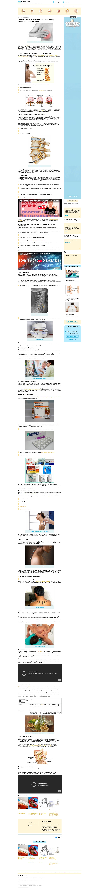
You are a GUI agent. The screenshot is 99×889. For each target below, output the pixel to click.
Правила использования (31, 884)
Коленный (41, 13)
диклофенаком (55, 397)
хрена (42, 704)
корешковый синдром (46, 745)
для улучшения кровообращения (47, 452)
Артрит (19, 6)
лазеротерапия (23, 506)
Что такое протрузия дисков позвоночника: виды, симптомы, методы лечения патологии (50, 823)
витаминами (36, 485)
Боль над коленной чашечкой (72, 333)
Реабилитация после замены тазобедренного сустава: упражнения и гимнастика (71, 236)
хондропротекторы (23, 454)
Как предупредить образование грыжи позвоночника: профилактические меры (49, 827)
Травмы (69, 6)
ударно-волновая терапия (25, 509)
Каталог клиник (67, 2)
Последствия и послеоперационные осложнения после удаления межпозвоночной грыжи (51, 830)
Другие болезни (35, 6)
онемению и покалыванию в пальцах (37, 240)
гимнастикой (40, 651)
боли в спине (41, 110)
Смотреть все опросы (72, 321)
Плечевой (58, 13)
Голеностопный (23, 13)
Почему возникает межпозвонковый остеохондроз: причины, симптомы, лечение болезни (72, 298)
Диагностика (76, 6)
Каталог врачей (58, 2)
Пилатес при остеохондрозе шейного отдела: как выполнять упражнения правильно (72, 281)
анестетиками (23, 493)
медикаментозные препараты (30, 389)
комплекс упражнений (22, 653)
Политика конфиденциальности (23, 887)
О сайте (19, 884)
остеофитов (41, 90)
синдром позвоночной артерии (35, 745)
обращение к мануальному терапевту (50, 619)
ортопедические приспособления (30, 385)
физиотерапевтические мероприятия (44, 496)
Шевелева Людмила (32, 824)
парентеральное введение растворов (43, 397)
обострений (38, 771)
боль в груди (36, 120)
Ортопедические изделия (46, 6)
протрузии (36, 92)
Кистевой (32, 13)
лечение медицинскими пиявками (43, 581)
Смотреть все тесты (72, 196)
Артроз (24, 6)
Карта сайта (24, 884)
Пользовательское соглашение (23, 885)
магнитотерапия (23, 504)
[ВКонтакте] (56, 837)
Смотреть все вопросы (72, 336)
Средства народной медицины (24, 686)
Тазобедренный (67, 13)
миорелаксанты (23, 429)
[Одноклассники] (57, 837)
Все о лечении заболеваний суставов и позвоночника (31, 2)
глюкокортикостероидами (35, 493)
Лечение (56, 6)
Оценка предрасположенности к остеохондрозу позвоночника (72, 24)
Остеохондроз (62, 6)
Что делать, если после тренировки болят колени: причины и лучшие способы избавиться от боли (72, 220)
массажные (38, 389)
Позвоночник (75, 13)
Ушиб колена (69, 328)
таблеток (58, 423)
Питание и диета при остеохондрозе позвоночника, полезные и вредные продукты (71, 205)
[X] (59, 837)
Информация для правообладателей (35, 885)
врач (19, 49)
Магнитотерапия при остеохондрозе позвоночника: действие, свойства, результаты (72, 315)
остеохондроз (26, 45)
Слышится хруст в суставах (72, 331)
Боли (29, 6)
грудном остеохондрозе (40, 55)
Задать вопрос (72, 339)
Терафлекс (36, 454)
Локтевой (49, 13)
